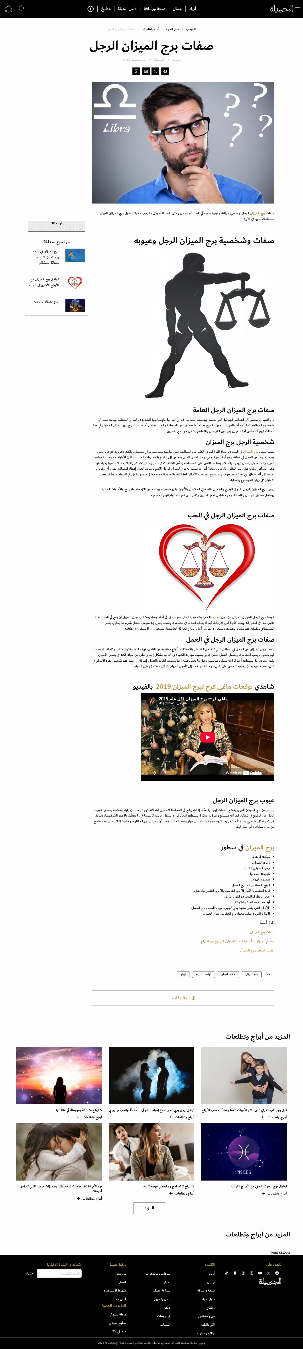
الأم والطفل (207, 1324)
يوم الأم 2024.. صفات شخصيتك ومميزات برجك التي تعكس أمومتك (61, 1188)
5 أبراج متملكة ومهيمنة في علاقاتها (79, 1110)
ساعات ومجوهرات (158, 1273)
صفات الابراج (228, 974)
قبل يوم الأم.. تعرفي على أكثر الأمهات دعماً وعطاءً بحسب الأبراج (244, 1110)
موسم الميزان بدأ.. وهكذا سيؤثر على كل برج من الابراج (237, 941)
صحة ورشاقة (154, 9)
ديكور (166, 1307)
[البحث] (21, 9)
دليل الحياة (127, 9)
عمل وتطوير (162, 1299)
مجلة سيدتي (118, 1314)
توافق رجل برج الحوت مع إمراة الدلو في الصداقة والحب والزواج (151, 1110)
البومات (165, 1324)
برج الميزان (257, 213)
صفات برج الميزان (262, 932)
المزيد (149, 1208)
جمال (177, 9)
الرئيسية (191, 29)
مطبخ (106, 9)
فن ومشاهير (206, 1316)
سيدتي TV (119, 1331)
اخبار (167, 1282)
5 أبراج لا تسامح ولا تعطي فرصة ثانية (169, 1186)
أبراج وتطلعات (151, 29)
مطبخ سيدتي (117, 1323)
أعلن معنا (119, 1299)
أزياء (192, 9)
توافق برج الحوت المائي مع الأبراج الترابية (259, 1186)
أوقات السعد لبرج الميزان (257, 950)
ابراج (183, 974)
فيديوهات (163, 1316)
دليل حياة (208, 1299)
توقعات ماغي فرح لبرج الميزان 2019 (204, 686)
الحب (216, 617)
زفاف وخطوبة (206, 1333)
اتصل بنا (120, 1282)
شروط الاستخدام (115, 1290)
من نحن (121, 1273)
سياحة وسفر (161, 1290)
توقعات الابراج (203, 974)
